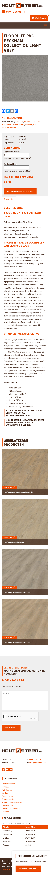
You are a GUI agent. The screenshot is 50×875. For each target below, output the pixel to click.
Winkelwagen (41, 17)
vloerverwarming (9, 127)
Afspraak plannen (27, 868)
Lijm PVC (28, 124)
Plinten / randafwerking (12, 802)
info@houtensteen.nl (38, 762)
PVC (35, 124)
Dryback (20, 121)
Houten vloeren (8, 783)
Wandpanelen (7, 796)
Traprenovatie (8, 799)
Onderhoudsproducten (11, 808)
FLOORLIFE (29, 121)
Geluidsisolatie (18, 124)
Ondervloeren (7, 805)
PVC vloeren (7, 790)
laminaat (5, 787)
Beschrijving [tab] (9, 199)
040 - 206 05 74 (15, 11)
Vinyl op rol (6, 793)
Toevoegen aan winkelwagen (21, 191)
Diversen (5, 811)
